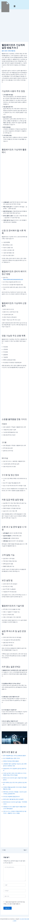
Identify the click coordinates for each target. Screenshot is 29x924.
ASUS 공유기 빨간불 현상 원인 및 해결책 (13, 799)
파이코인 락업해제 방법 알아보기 (11, 796)
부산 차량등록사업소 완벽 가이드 (11, 758)
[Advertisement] (14, 26)
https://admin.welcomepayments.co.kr (13, 279)
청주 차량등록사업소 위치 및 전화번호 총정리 (14, 755)
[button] (14, 6)
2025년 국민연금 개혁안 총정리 (11, 761)
